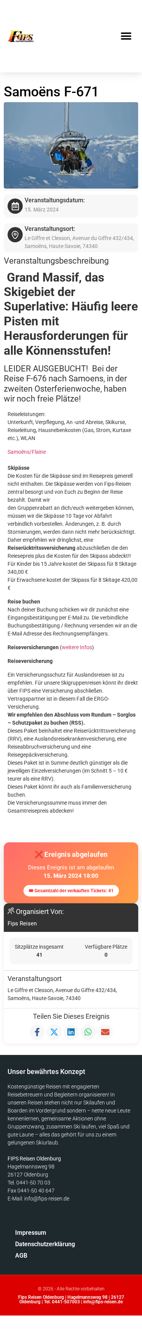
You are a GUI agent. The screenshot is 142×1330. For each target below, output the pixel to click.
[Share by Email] (105, 1032)
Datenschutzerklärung (32, 1244)
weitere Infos (77, 647)
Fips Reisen (22, 923)
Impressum (30, 1232)
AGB (21, 1255)
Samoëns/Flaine (27, 452)
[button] (125, 36)
